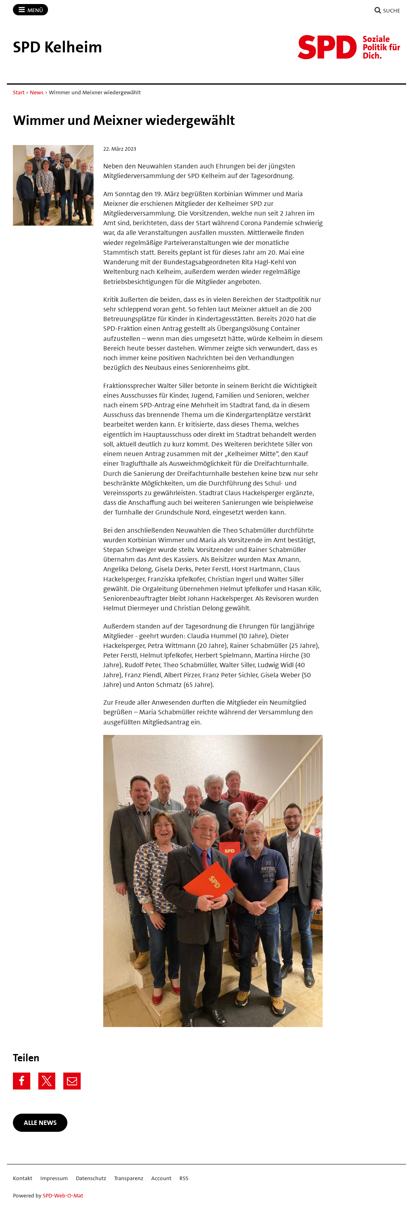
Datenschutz (91, 1178)
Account (161, 1178)
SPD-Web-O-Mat (63, 1195)
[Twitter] (47, 1081)
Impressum (54, 1178)
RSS (183, 1178)
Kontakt (22, 1178)
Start (19, 92)
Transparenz (128, 1178)
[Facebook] (21, 1081)
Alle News (40, 1122)
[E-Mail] (72, 1081)
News (37, 92)
